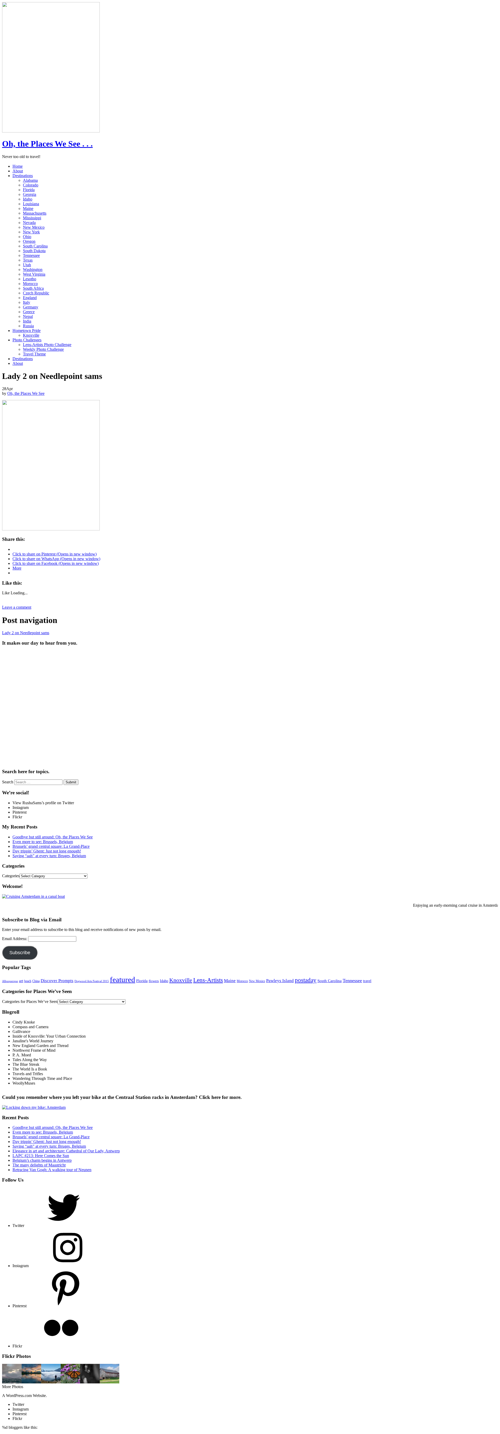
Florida (29, 189)
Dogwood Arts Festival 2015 (91, 981)
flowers (154, 981)
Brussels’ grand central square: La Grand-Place (51, 846)
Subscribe (19, 952)
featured (122, 979)
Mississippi (32, 218)
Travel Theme (34, 354)
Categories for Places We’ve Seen (30, 1001)
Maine (28, 208)
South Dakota (34, 251)
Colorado (30, 185)
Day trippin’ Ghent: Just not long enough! (46, 851)
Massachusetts (34, 213)
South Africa (33, 288)
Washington (32, 269)
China (36, 981)
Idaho (27, 199)
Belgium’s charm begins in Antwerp (42, 1160)
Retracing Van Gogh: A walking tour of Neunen (51, 1169)
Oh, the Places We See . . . (47, 143)
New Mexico (34, 227)
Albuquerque (10, 981)
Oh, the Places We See (26, 393)
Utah (27, 265)
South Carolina (35, 246)
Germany (30, 307)
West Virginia (34, 274)
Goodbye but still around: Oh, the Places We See (52, 837)
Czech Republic (36, 293)
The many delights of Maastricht (39, 1165)
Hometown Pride (26, 330)
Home (17, 166)
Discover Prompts (57, 980)
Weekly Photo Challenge (43, 349)
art (21, 981)
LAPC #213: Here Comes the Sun (40, 1155)
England (30, 297)
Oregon (29, 241)
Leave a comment (16, 607)
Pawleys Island (280, 980)
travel (367, 981)
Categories (11, 876)
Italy (26, 302)
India (27, 321)
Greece (29, 312)
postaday (305, 980)
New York (31, 232)
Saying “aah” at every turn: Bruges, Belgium (49, 856)
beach (27, 981)
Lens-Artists (208, 980)
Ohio (27, 236)
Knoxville (31, 335)
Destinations (22, 175)
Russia (28, 326)
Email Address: (15, 938)
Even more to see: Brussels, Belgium (42, 841)
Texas (28, 260)
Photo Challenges (26, 340)
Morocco (30, 283)
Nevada (29, 222)
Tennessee (31, 255)
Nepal (28, 316)
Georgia (29, 194)
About (17, 171)
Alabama (30, 180)
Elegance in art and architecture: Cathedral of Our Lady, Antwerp (66, 1151)
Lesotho (29, 279)
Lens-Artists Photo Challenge (47, 344)
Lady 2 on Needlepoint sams (25, 633)
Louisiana (31, 204)
